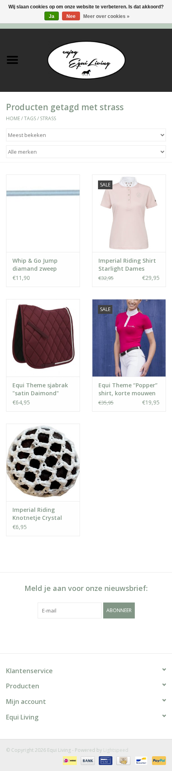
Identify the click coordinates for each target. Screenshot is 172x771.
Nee (71, 16)
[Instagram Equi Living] (129, 634)
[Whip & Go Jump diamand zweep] (43, 213)
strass (48, 118)
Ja (51, 16)
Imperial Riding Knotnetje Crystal (37, 513)
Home (13, 118)
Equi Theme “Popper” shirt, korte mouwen (128, 389)
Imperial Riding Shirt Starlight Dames (127, 264)
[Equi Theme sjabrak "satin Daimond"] (43, 338)
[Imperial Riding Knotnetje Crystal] (43, 462)
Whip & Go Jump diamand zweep (35, 264)
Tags (30, 118)
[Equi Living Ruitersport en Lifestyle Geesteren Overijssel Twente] (98, 59)
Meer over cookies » (106, 16)
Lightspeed (115, 750)
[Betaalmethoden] (69, 760)
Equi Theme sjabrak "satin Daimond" (40, 389)
